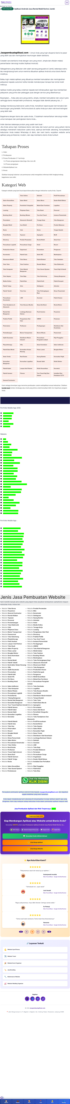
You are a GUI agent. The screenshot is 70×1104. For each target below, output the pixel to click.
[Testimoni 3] (38, 932)
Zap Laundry (6, 426)
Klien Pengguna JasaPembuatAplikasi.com (15, 484)
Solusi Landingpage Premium (11, 584)
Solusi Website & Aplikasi (10, 476)
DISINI (54, 809)
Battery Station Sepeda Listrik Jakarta (13, 549)
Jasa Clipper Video (8, 473)
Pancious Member (8, 424)
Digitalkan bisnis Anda (9, 505)
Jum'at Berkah (7, 455)
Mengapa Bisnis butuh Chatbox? (12, 481)
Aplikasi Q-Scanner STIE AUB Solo (12, 565)
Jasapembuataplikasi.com (49, 792)
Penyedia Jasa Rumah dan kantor (12, 457)
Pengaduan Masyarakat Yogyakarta (13, 557)
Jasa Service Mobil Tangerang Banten (13, 555)
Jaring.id (5, 442)
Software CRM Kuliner (9, 495)
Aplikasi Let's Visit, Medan (10, 531)
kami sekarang (26, 799)
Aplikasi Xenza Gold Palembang (12, 586)
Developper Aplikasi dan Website (12, 489)
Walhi (4, 439)
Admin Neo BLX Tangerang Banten (13, 570)
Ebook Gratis (6, 508)
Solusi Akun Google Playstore (11, 463)
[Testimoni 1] (27, 932)
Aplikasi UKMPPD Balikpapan (11, 568)
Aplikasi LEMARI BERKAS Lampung (12, 563)
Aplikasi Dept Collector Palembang (13, 544)
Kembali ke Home (6, 6)
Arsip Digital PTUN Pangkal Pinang (12, 539)
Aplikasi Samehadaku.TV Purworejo (13, 578)
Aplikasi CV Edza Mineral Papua (12, 573)
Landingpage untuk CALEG (10, 510)
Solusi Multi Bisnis (8, 465)
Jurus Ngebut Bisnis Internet (11, 502)
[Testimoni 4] (44, 932)
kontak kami (6, 388)
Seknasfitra (6, 447)
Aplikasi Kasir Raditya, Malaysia (12, 528)
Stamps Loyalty (7, 418)
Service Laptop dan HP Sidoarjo (12, 547)
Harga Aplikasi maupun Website (12, 492)
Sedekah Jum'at (7, 452)
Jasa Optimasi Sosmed (9, 479)
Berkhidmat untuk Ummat (10, 468)
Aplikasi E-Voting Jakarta (10, 560)
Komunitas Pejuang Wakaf (10, 471)
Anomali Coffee (7, 416)
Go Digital (6, 497)
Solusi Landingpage (8, 460)
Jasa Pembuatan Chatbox (10, 449)
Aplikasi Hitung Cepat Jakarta (11, 576)
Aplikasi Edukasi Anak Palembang (12, 552)
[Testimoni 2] (32, 932)
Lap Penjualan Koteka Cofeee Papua (13, 536)
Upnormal (6, 421)
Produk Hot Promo (8, 500)
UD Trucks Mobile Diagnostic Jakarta (13, 533)
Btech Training (7, 444)
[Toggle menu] (67, 3)
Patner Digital (7, 487)
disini (34, 132)
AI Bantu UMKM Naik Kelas (10, 513)
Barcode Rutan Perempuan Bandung (13, 541)
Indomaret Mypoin (8, 413)
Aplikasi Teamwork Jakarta (10, 581)
